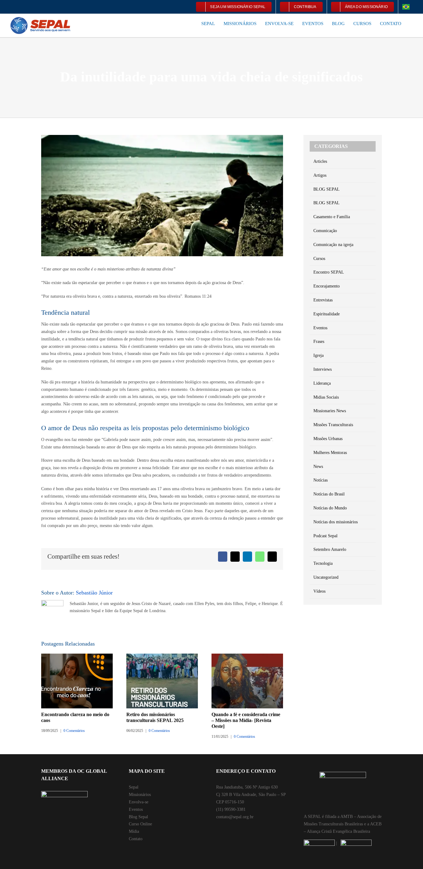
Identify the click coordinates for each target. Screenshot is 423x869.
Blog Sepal (138, 817)
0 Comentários (74, 730)
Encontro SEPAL (328, 272)
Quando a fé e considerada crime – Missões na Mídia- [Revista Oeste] (246, 720)
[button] (412, 23)
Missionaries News (329, 411)
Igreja (318, 355)
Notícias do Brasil (329, 494)
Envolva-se (138, 802)
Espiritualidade (326, 314)
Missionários (140, 794)
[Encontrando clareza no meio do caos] (77, 656)
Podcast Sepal (325, 536)
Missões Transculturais (333, 424)
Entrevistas (323, 300)
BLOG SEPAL (326, 189)
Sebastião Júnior (94, 593)
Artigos (319, 175)
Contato (135, 839)
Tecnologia (323, 563)
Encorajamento (326, 286)
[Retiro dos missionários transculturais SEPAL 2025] (162, 656)
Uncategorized (325, 577)
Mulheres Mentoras (330, 452)
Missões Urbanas (327, 438)
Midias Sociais (326, 397)
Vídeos (319, 591)
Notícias (320, 480)
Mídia (134, 831)
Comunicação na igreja (333, 244)
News (318, 466)
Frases (318, 341)
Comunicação (325, 230)
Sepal (133, 787)
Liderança (322, 383)
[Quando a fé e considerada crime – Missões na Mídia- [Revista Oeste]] (247, 656)
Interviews (322, 369)
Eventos (320, 328)
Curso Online (140, 824)
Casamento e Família (331, 216)
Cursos (319, 258)
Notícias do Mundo (330, 508)
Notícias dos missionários (335, 522)
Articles (320, 161)
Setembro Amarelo (329, 549)
